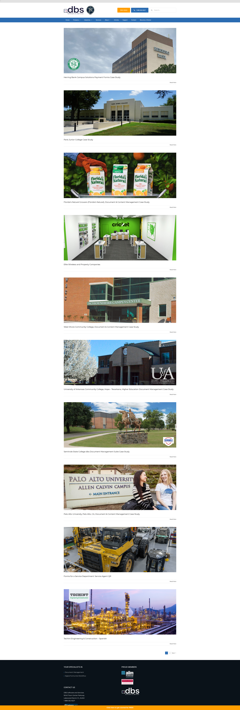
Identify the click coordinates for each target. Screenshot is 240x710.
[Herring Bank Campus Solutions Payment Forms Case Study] (120, 50)
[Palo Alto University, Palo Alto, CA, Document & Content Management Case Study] (120, 487)
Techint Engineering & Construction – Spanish (85, 638)
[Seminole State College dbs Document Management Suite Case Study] (120, 425)
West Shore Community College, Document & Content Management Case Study (101, 327)
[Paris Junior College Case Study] (120, 113)
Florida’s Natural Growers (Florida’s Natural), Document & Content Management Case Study (107, 202)
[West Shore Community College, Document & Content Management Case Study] (120, 300)
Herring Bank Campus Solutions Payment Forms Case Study (92, 77)
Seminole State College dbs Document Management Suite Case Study (97, 451)
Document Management (74, 672)
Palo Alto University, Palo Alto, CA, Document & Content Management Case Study (102, 514)
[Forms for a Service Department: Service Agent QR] (120, 549)
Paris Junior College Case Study (78, 140)
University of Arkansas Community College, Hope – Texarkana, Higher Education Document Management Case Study (119, 389)
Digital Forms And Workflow (75, 676)
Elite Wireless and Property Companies (82, 264)
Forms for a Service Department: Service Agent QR (87, 576)
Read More (173, 82)
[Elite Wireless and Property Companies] (120, 237)
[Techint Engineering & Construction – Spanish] (120, 612)
